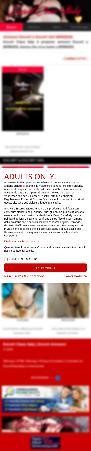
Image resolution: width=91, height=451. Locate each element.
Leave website (75, 276)
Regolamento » (30, 241)
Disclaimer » (11, 241)
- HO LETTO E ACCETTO (23, 259)
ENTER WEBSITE (45, 267)
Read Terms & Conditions (24, 276)
